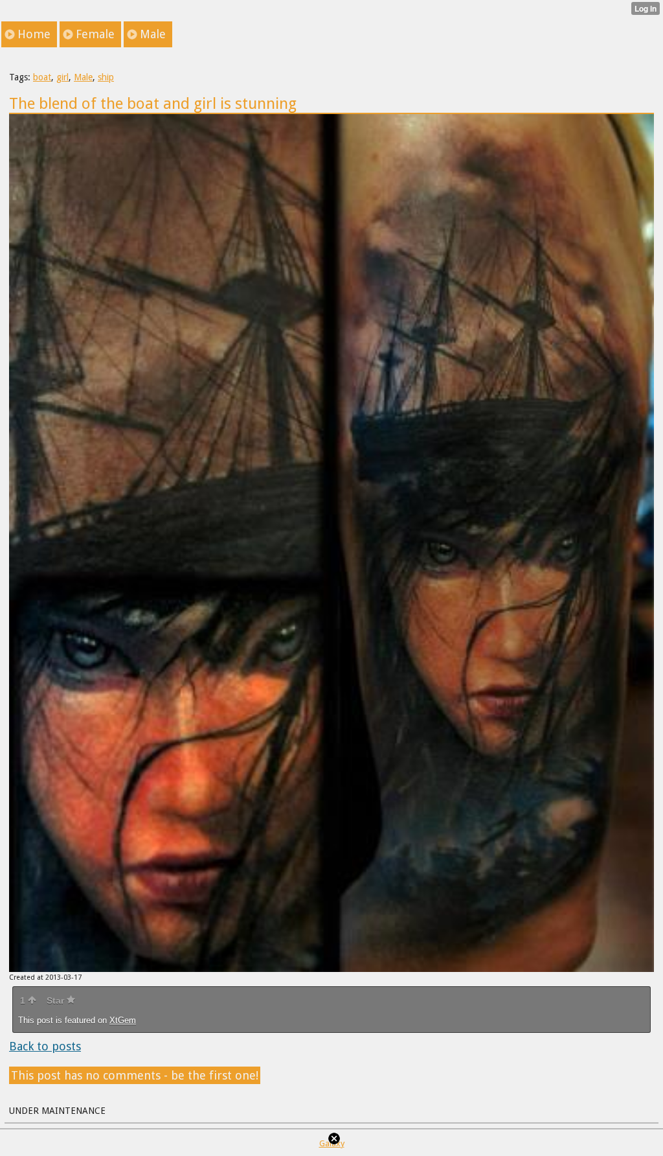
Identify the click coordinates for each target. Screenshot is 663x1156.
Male (83, 77)
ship (106, 77)
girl (62, 77)
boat (42, 77)
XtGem (122, 1020)
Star (57, 1000)
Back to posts (45, 1046)
